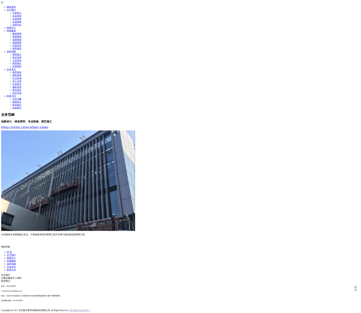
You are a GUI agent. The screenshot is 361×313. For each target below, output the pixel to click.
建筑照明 (16, 34)
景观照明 (16, 36)
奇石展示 (16, 90)
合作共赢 (16, 99)
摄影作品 (16, 87)
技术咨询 (16, 57)
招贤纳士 (16, 102)
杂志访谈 (16, 93)
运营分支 (16, 25)
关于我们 (11, 10)
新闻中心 (11, 28)
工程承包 (16, 60)
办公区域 (16, 78)
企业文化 (11, 69)
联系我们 (16, 105)
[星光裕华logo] (2, 2)
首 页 (9, 252)
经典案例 (11, 31)
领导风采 (16, 72)
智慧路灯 (16, 63)
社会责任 (16, 84)
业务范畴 (11, 51)
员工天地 (16, 81)
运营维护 (16, 66)
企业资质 (16, 16)
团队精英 (16, 75)
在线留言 (16, 108)
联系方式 (11, 96)
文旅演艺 (16, 45)
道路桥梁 (16, 39)
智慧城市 (16, 48)
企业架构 (16, 22)
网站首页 (11, 7)
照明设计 (16, 54)
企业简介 (16, 13)
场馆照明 (16, 42)
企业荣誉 (16, 19)
